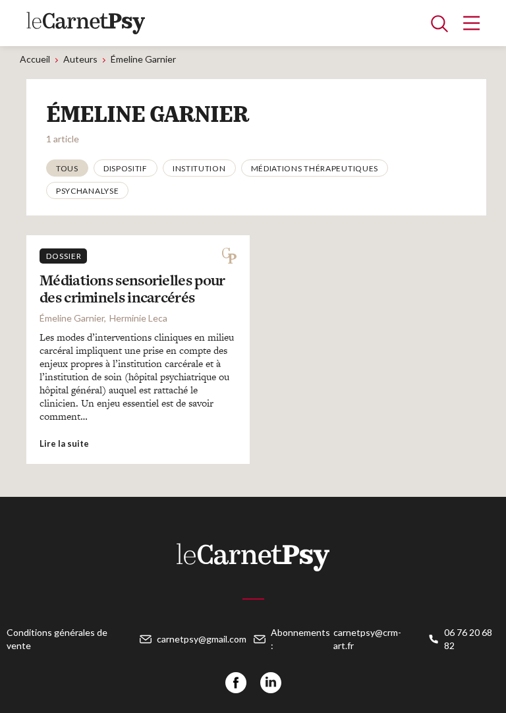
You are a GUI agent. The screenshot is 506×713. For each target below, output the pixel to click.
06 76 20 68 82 (468, 639)
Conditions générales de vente (57, 639)
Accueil (35, 59)
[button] (67, 168)
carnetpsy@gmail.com (201, 638)
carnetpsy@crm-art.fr (367, 639)
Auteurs (80, 59)
